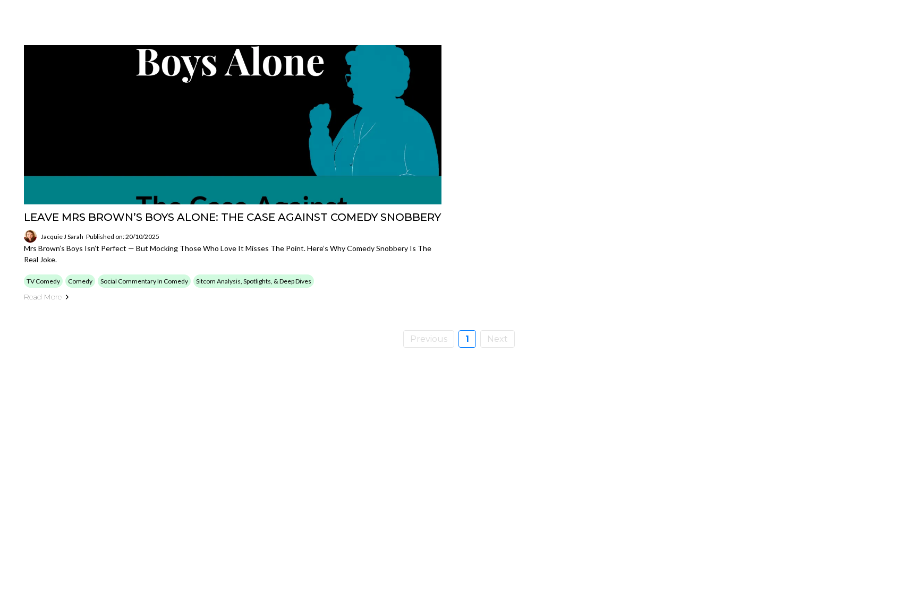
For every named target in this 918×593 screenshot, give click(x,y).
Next (497, 339)
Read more (43, 297)
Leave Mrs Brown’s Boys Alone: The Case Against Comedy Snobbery (232, 217)
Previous (428, 339)
